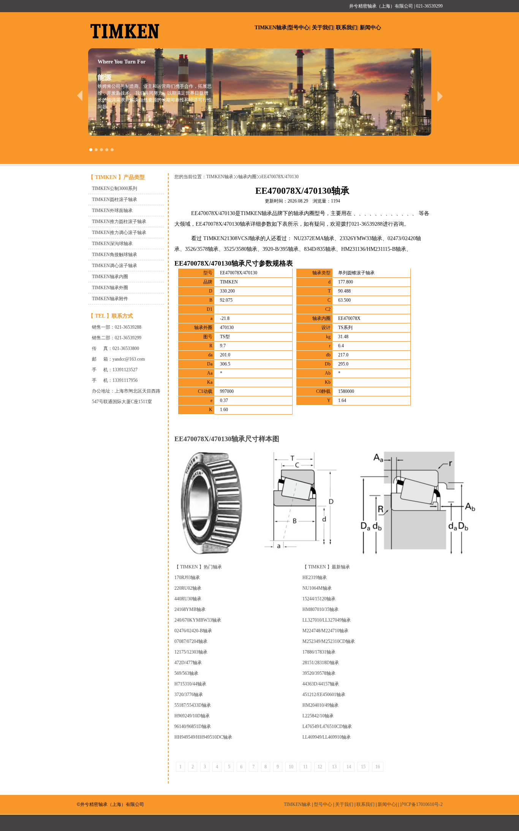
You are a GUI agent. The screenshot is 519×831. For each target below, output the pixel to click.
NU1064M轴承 (317, 588)
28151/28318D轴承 (320, 662)
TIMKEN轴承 (271, 27)
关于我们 (322, 27)
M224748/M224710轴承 (325, 630)
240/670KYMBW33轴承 (197, 620)
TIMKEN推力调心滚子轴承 (119, 232)
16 (377, 766)
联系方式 (122, 316)
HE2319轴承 (314, 577)
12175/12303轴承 (190, 652)
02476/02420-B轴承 (193, 630)
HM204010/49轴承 (320, 705)
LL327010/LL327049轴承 (326, 620)
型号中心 (298, 27)
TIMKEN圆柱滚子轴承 (114, 199)
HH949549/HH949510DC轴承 (203, 737)
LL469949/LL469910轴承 (326, 737)
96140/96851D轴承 (192, 726)
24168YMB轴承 (190, 609)
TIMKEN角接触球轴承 (114, 254)
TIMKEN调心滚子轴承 (114, 265)
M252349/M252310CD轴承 (328, 641)
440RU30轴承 (187, 598)
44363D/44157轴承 (320, 684)
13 (334, 766)
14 (349, 766)
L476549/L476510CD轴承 (327, 726)
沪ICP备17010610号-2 (421, 804)
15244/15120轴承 (318, 598)
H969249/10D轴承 (192, 716)
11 (305, 766)
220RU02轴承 (187, 588)
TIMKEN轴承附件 (110, 298)
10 (291, 766)
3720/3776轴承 (188, 694)
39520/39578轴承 (318, 673)
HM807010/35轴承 (320, 609)
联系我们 (346, 27)
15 (363, 766)
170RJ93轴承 (187, 577)
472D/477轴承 (188, 662)
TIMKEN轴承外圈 (110, 287)
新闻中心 (370, 27)
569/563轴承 (186, 673)
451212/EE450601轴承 (323, 694)
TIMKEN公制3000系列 (114, 188)
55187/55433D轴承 (192, 705)
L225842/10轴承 (318, 716)
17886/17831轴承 (318, 652)
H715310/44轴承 (190, 684)
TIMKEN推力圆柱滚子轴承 (119, 221)
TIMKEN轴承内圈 (110, 276)
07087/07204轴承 (190, 641)
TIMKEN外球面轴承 (112, 210)
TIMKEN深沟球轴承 (112, 243)
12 (320, 766)
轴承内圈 (247, 176)
